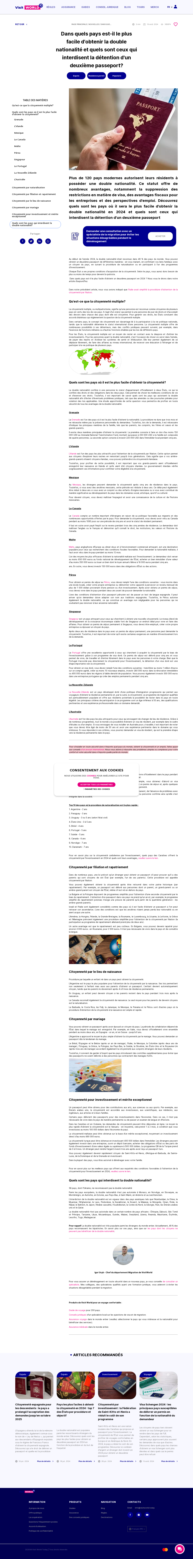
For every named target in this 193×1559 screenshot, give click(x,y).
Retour (20, 24)
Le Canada (19, 140)
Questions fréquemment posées (43, 1522)
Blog (127, 7)
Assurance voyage (78, 1319)
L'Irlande (18, 126)
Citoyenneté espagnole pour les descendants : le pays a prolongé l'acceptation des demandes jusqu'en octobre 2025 (33, 1412)
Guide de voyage (77, 1310)
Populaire (116, 76)
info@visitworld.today (145, 1508)
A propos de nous (36, 1508)
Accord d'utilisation (37, 1526)
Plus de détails (43, 1461)
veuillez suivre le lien (148, 858)
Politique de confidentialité (41, 1531)
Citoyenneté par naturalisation (28, 188)
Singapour (19, 160)
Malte (17, 146)
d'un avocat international (92, 749)
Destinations (106, 1517)
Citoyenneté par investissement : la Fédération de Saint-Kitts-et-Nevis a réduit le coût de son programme (117, 1412)
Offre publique (35, 1513)
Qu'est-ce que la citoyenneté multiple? (32, 105)
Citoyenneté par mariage (25, 208)
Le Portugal (20, 166)
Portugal (76, 652)
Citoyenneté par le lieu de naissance (31, 201)
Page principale (79, 24)
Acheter (160, 236)
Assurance (68, 7)
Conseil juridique (107, 7)
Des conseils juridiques (79, 1517)
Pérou (17, 153)
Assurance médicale (78, 1327)
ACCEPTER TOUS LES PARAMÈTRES (96, 785)
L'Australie (19, 180)
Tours (141, 7)
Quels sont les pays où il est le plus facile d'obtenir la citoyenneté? (34, 113)
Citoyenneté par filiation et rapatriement (34, 194)
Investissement (110, 1374)
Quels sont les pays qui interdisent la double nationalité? (32, 224)
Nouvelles (94, 24)
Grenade (18, 120)
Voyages (148, 1374)
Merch (155, 7)
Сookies (91, 776)
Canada (76, 516)
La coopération (35, 1517)
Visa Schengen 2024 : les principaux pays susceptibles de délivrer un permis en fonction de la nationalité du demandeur (158, 1412)
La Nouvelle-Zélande (25, 173)
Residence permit (96, 76)
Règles (50, 7)
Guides (85, 7)
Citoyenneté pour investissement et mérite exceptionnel (35, 215)
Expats (76, 76)
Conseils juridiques (78, 1315)
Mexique (18, 133)
